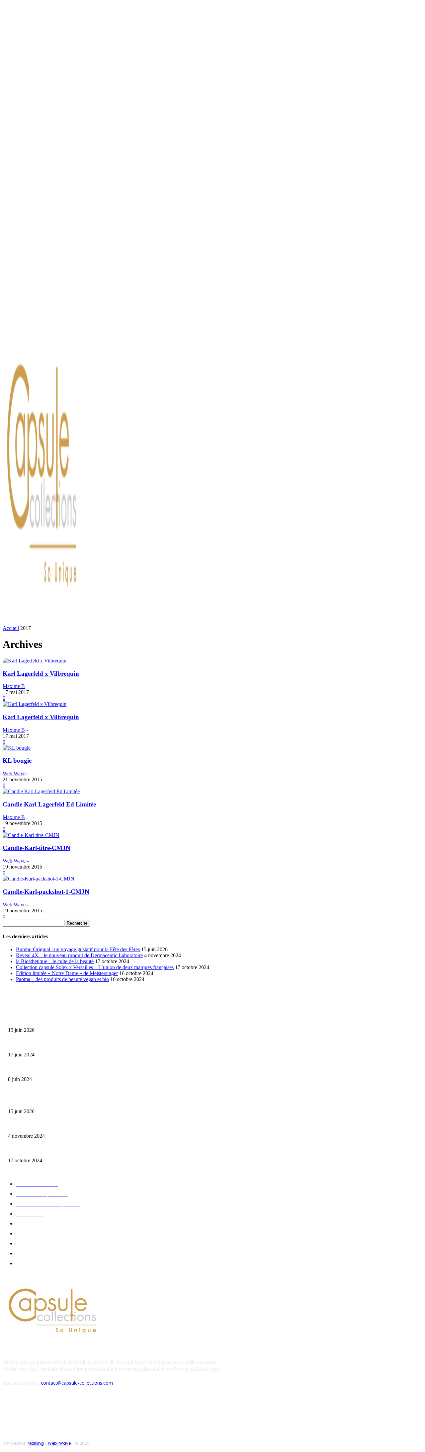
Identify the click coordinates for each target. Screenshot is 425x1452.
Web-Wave (59, 1443)
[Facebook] (49, 340)
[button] (317, 618)
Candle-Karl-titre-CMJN (36, 847)
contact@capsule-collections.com (77, 1383)
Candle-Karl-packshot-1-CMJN (46, 891)
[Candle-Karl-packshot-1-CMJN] (38, 878)
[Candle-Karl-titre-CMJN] (31, 835)
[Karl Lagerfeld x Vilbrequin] (34, 660)
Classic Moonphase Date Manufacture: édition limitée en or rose (66, 1069)
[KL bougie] (17, 748)
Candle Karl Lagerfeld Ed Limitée (49, 804)
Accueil (11, 628)
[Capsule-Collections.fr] (55, 479)
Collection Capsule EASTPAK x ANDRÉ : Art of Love (55, 1044)
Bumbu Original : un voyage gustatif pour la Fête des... (56, 1020)
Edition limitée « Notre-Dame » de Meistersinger (67, 973)
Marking (36, 1443)
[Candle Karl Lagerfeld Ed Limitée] (41, 791)
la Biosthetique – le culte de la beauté (55, 961)
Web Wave (14, 773)
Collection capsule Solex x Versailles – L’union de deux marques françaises (95, 967)
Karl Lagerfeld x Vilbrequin (41, 673)
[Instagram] (57, 340)
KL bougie (17, 760)
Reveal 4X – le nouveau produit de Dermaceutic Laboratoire (79, 955)
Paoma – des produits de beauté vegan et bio (62, 979)
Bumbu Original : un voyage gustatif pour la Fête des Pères (78, 949)
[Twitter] (65, 340)
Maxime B (14, 686)
